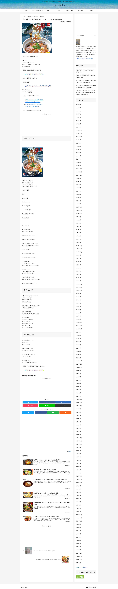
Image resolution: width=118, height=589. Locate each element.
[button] (95, 35)
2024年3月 (78, 197)
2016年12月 (79, 476)
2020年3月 (78, 351)
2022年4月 (78, 271)
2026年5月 (78, 114)
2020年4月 (78, 348)
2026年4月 (78, 117)
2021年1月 (78, 319)
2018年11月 (79, 402)
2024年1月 (78, 204)
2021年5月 (78, 306)
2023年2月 (78, 239)
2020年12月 (79, 322)
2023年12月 (79, 207)
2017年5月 (78, 460)
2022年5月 (78, 268)
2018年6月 (78, 418)
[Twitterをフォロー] (28, 412)
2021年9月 (78, 293)
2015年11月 (79, 518)
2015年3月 (78, 543)
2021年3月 (78, 313)
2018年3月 (78, 428)
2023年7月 (78, 223)
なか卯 (25, 375)
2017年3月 (78, 466)
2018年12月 (79, 399)
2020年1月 (78, 357)
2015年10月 (79, 521)
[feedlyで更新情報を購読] (53, 412)
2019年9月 (78, 370)
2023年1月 (78, 242)
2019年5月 (78, 383)
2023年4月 (78, 232)
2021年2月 (78, 316)
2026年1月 (78, 127)
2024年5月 (78, 191)
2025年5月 (78, 152)
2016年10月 (79, 482)
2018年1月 (78, 434)
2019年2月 (78, 393)
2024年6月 (78, 188)
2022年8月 (78, 258)
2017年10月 (79, 444)
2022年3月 (78, 274)
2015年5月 (78, 537)
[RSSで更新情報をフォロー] (65, 412)
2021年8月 (78, 297)
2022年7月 (78, 261)
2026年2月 (78, 124)
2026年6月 (78, 111)
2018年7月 (78, 415)
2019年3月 (78, 389)
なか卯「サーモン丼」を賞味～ (32, 102)
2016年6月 (78, 495)
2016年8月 (78, 489)
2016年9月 (78, 486)
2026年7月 (78, 108)
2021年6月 (78, 303)
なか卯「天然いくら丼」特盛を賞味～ (34, 99)
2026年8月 (78, 104)
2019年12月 (79, 361)
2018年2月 (78, 431)
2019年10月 (79, 367)
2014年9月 (78, 562)
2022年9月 (78, 255)
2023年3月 (78, 236)
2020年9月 (78, 332)
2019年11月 (79, 364)
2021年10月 (79, 290)
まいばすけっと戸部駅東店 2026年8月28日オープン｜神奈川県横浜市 (86, 81)
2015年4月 (78, 540)
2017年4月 (78, 463)
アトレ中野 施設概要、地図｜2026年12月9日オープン (85, 76)
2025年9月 (78, 140)
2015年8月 (78, 527)
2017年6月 (78, 457)
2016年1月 (78, 511)
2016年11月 (79, 479)
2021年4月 (78, 309)
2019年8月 (78, 373)
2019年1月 (78, 396)
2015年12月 (79, 514)
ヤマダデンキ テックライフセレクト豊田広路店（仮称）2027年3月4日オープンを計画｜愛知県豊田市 (85, 92)
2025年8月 (78, 143)
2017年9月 (78, 447)
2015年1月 (78, 550)
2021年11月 (79, 287)
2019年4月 (78, 386)
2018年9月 (78, 409)
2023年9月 (78, 216)
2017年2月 (78, 470)
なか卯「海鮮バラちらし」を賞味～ (34, 104)
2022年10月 (79, 252)
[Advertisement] (46, 123)
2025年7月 (78, 146)
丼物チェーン (30, 375)
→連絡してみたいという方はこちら (84, 58)
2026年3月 (78, 120)
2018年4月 (78, 425)
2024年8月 (78, 181)
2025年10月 (79, 136)
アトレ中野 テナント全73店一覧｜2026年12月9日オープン (85, 71)
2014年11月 (79, 556)
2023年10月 (79, 213)
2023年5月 (78, 229)
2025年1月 (78, 165)
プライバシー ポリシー (81, 567)
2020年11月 (79, 325)
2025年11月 (79, 133)
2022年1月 (78, 281)
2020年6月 (78, 341)
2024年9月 (78, 178)
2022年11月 (79, 248)
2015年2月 (78, 546)
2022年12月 (79, 245)
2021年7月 (78, 300)
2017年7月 (78, 453)
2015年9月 (78, 524)
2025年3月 (78, 159)
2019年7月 (78, 377)
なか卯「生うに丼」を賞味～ (32, 106)
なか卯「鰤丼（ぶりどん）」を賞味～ (34, 74)
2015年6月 (78, 534)
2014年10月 (79, 559)
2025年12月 (79, 130)
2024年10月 (79, 175)
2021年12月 (79, 284)
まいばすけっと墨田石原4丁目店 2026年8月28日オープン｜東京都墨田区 (86, 86)
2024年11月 (79, 172)
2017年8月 (78, 450)
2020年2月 (78, 354)
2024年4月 (78, 194)
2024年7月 (78, 184)
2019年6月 (78, 380)
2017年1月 (78, 473)
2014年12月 (79, 553)
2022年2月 (78, 277)
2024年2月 (78, 200)
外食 (35, 375)
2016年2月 (78, 508)
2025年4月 (78, 156)
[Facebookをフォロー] (41, 412)
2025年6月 (78, 149)
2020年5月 (78, 345)
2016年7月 (78, 492)
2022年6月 (78, 264)
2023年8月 (78, 220)
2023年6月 (78, 226)
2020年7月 (78, 338)
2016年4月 (78, 502)
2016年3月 (78, 505)
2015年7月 (78, 530)
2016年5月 (78, 498)
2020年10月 (79, 329)
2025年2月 (78, 162)
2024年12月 (79, 168)
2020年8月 (78, 335)
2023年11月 (79, 210)
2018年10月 (79, 405)
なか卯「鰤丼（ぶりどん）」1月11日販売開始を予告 (38, 86)
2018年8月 (78, 412)
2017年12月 (79, 437)
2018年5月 (78, 421)
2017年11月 (79, 441)
